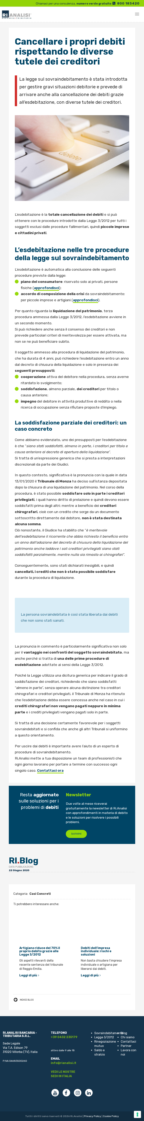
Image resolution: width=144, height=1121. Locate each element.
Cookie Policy (111, 1116)
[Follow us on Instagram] (77, 1092)
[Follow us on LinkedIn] (89, 1092)
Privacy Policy (92, 1116)
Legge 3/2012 (104, 1037)
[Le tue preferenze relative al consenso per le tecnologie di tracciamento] (137, 1114)
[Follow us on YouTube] (55, 1092)
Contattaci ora (50, 770)
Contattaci (128, 1041)
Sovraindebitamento (108, 1033)
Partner (126, 1046)
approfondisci (46, 288)
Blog (124, 1033)
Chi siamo (127, 1037)
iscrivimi (76, 833)
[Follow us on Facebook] (66, 1092)
